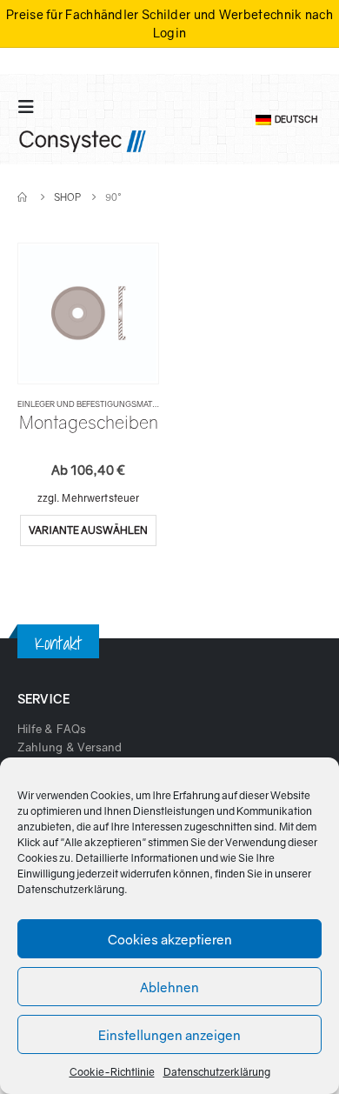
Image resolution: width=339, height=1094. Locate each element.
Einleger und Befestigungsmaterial (95, 404)
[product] (88, 313)
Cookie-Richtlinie (112, 1071)
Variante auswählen (88, 530)
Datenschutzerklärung (70, 889)
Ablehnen (169, 987)
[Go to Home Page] (23, 197)
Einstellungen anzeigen (169, 1035)
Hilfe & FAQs (51, 729)
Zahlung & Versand (69, 747)
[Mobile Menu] (31, 106)
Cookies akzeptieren (170, 939)
